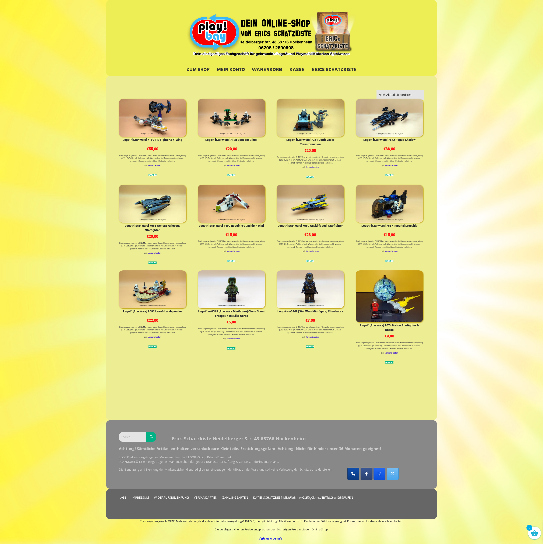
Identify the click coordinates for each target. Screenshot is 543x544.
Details (152, 175)
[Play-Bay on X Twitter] (393, 474)
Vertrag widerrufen (271, 538)
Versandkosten (154, 165)
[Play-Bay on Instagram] (379, 474)
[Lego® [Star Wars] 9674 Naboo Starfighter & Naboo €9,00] (389, 295)
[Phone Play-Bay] (353, 474)
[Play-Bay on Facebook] (366, 474)
